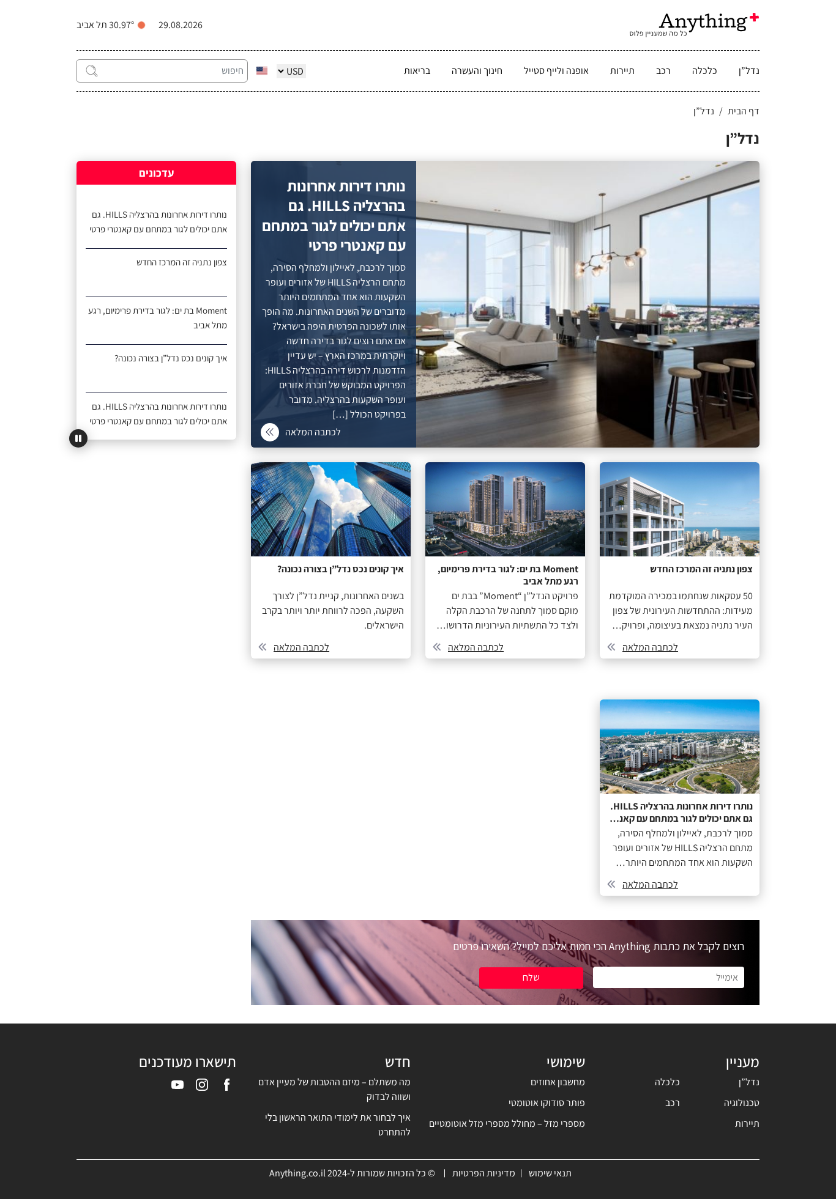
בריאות (417, 70)
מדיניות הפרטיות (483, 1173)
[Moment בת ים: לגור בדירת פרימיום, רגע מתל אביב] (505, 560)
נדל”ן (749, 70)
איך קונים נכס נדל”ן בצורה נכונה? (170, 358)
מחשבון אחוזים (558, 1081)
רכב (663, 70)
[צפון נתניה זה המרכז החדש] (679, 560)
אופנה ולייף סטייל (556, 70)
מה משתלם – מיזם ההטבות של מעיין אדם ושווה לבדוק (334, 1089)
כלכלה (704, 70)
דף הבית (743, 111)
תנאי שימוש (550, 1173)
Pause (78, 438)
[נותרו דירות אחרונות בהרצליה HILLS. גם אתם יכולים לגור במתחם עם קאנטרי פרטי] (505, 304)
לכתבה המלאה (650, 647)
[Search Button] (92, 71)
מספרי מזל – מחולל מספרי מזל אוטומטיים (507, 1123)
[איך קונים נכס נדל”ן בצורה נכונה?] (331, 560)
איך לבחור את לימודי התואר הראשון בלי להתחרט (338, 1124)
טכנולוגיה (741, 1102)
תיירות (622, 70)
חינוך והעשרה (477, 70)
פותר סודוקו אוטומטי (547, 1102)
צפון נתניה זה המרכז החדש (181, 262)
